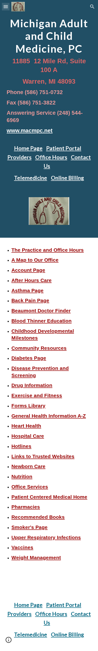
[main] (49, 77)
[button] (5, 6)
